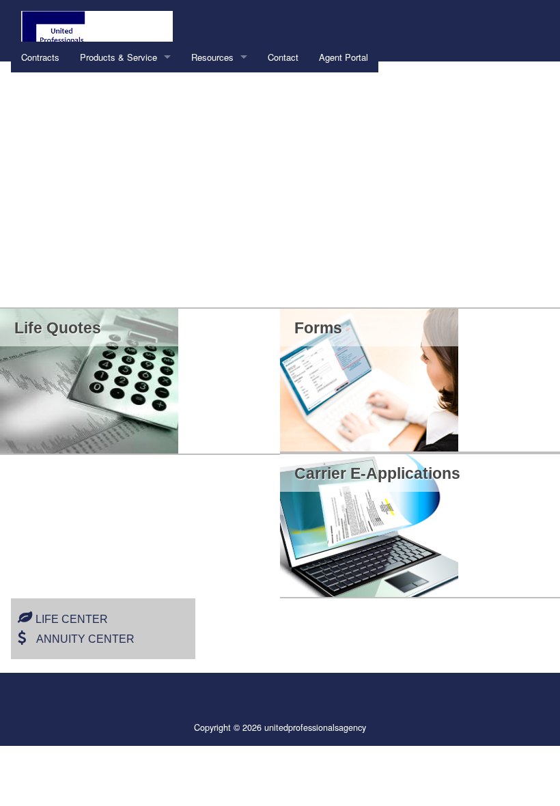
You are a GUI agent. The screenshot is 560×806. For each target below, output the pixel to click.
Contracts (40, 57)
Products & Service (118, 57)
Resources (212, 57)
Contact (283, 57)
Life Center (72, 619)
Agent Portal (343, 57)
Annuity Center (85, 639)
